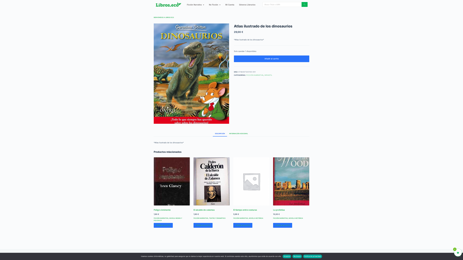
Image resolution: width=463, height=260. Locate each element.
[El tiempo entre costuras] (251, 181)
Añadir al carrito (272, 59)
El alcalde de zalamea (204, 210)
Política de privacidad (312, 256)
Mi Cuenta (229, 5)
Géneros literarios (247, 5)
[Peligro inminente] (172, 181)
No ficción (213, 5)
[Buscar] (305, 4)
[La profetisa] (291, 181)
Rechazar (297, 256)
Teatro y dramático (217, 218)
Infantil (268, 75)
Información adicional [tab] (238, 133)
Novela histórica (256, 218)
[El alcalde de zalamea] (212, 181)
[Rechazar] (460, 256)
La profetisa (279, 210)
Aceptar (287, 256)
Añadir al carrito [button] (163, 225)
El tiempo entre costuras (245, 210)
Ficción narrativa (194, 5)
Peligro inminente (162, 210)
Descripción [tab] (220, 133)
